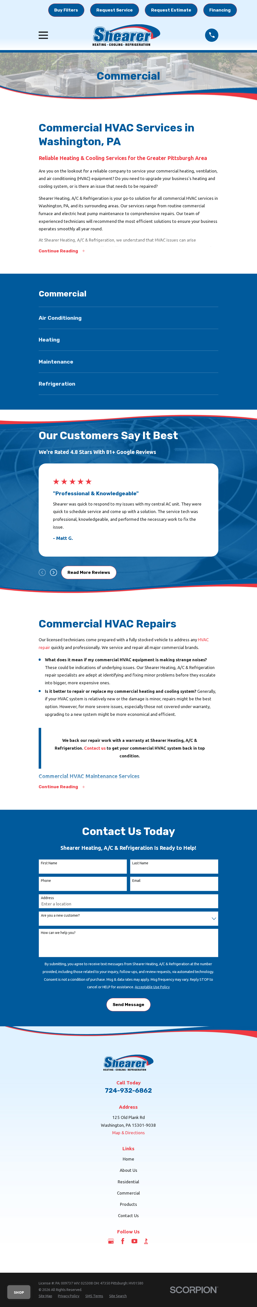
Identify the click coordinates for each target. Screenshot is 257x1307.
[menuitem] (129, 318)
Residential (128, 1181)
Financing (220, 10)
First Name (49, 863)
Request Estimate (171, 10)
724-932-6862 (128, 1090)
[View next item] (53, 572)
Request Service (114, 10)
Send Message (128, 1004)
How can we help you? (58, 933)
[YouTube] (135, 1241)
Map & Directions (128, 1132)
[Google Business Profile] (111, 1241)
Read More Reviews (89, 572)
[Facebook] (123, 1241)
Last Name (140, 863)
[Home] (126, 35)
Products (128, 1204)
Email (136, 881)
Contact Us (128, 1215)
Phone (46, 881)
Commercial (128, 1193)
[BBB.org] (146, 1241)
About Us (128, 1170)
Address (47, 898)
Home (128, 1159)
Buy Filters (66, 10)
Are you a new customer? (60, 915)
